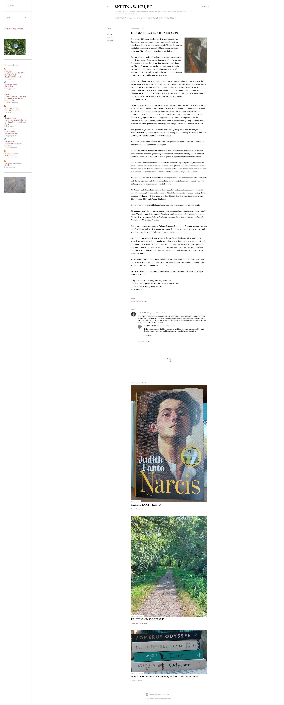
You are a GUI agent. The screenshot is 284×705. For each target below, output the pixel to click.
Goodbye (8, 165)
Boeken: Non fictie (160, 18)
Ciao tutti (8, 94)
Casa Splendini (10, 132)
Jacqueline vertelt (11, 108)
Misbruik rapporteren (13, 29)
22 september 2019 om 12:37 (156, 313)
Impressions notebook (13, 163)
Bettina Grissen (150, 326)
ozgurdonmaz (166, 698)
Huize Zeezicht (10, 118)
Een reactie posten (142, 623)
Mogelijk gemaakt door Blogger (159, 694)
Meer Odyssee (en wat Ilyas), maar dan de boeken (165, 676)
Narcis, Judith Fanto (146, 504)
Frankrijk (110, 41)
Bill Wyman (8, 87)
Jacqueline (142, 313)
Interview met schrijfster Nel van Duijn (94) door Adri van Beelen (15, 122)
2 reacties (139, 509)
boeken (109, 38)
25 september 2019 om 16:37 (166, 326)
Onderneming (143, 18)
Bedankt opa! (9, 155)
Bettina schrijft (133, 6)
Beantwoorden (144, 341)
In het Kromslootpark (147, 619)
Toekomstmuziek (11, 134)
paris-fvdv (8, 71)
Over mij (131, 18)
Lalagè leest (9, 142)
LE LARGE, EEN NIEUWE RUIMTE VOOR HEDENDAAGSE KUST (14, 75)
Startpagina (120, 18)
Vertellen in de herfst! (12, 110)
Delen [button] (109, 29)
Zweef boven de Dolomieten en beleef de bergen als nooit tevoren (15, 98)
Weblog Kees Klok (11, 153)
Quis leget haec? (11, 85)
